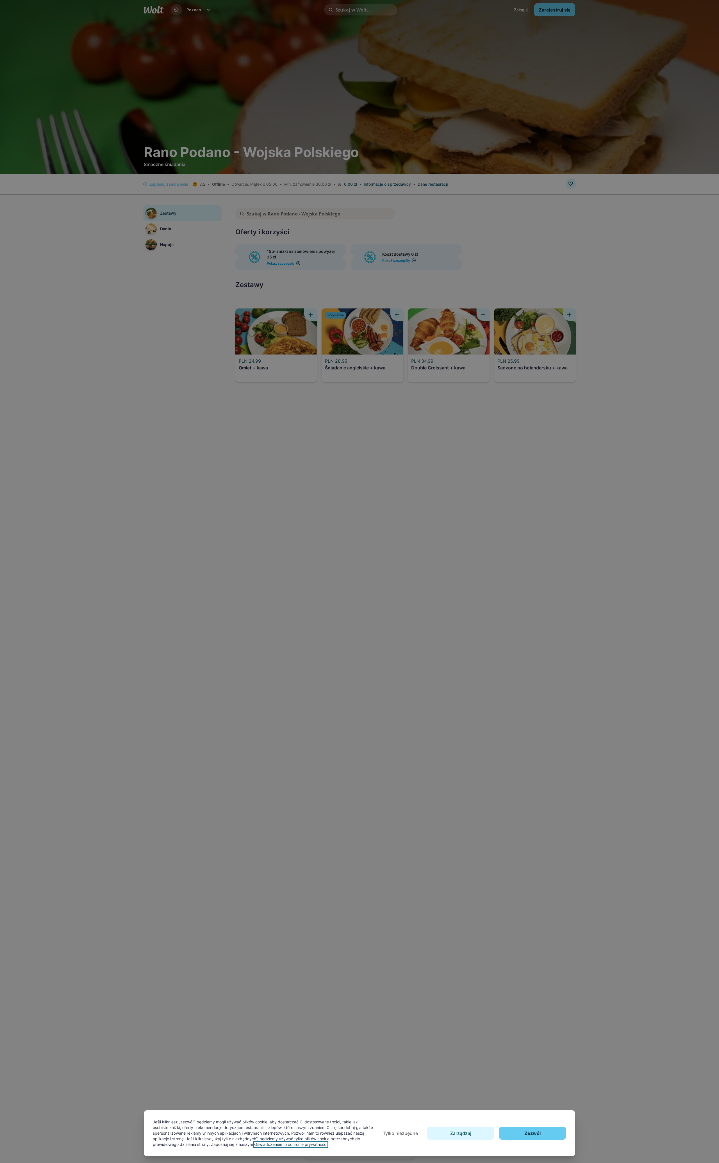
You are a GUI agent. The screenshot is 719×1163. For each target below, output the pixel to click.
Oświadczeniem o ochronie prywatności (290, 1144)
